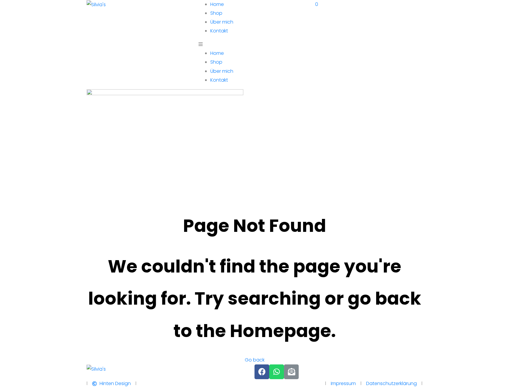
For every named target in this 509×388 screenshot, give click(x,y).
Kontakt (219, 30)
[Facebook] (261, 371)
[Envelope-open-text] (291, 371)
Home (217, 4)
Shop (216, 13)
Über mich (221, 22)
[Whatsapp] (276, 371)
